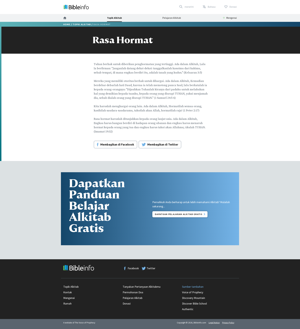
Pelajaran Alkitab (171, 17)
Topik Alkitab (114, 17)
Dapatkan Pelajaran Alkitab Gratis (178, 214)
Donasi (127, 303)
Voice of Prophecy (192, 292)
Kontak (67, 292)
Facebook (133, 268)
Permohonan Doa (133, 292)
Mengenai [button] (231, 17)
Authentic (187, 309)
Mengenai (69, 298)
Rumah (67, 303)
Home (66, 24)
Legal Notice (214, 322)
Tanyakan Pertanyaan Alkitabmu (141, 286)
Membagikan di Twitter (162, 144)
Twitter (151, 268)
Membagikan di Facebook (117, 144)
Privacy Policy (228, 322)
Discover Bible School (194, 303)
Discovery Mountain (193, 298)
